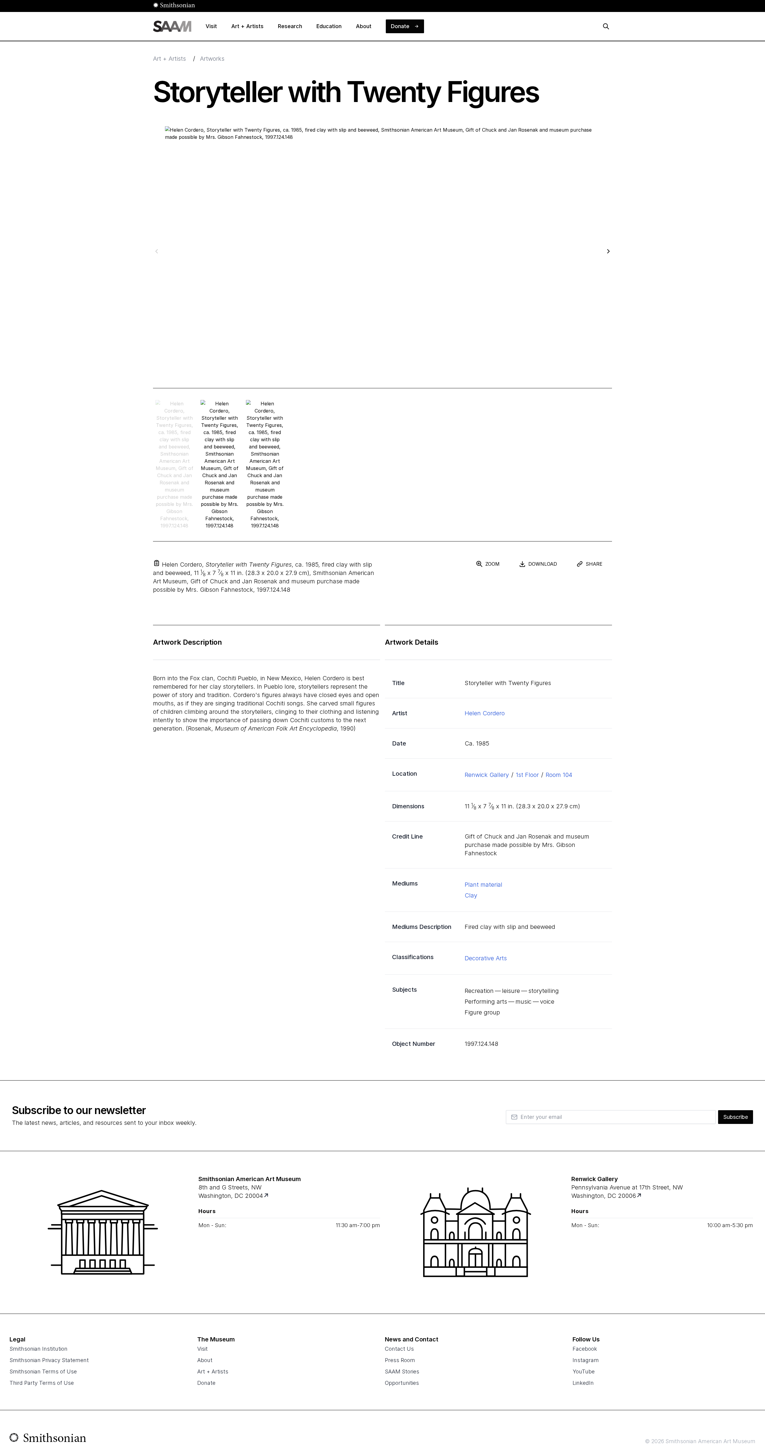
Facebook (585, 1349)
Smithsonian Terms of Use (43, 1371)
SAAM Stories (402, 1371)
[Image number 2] (265, 464)
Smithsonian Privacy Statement (49, 1360)
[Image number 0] (174, 464)
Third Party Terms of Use (42, 1383)
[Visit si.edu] (48, 1438)
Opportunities (402, 1383)
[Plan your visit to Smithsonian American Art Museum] (266, 1195)
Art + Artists (169, 58)
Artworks (212, 58)
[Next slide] (608, 251)
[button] (156, 563)
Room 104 (559, 774)
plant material (483, 884)
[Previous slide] (156, 251)
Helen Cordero (485, 713)
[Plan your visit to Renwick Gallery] (639, 1195)
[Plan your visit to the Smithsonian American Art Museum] (103, 1232)
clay (471, 895)
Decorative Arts (486, 958)
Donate (206, 1383)
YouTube (584, 1371)
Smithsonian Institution (39, 1349)
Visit (202, 1349)
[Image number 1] (219, 464)
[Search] (606, 26)
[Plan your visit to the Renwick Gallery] (476, 1232)
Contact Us (399, 1349)
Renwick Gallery (487, 774)
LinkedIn (583, 1383)
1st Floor (527, 774)
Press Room (400, 1360)
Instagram (586, 1360)
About (204, 1360)
